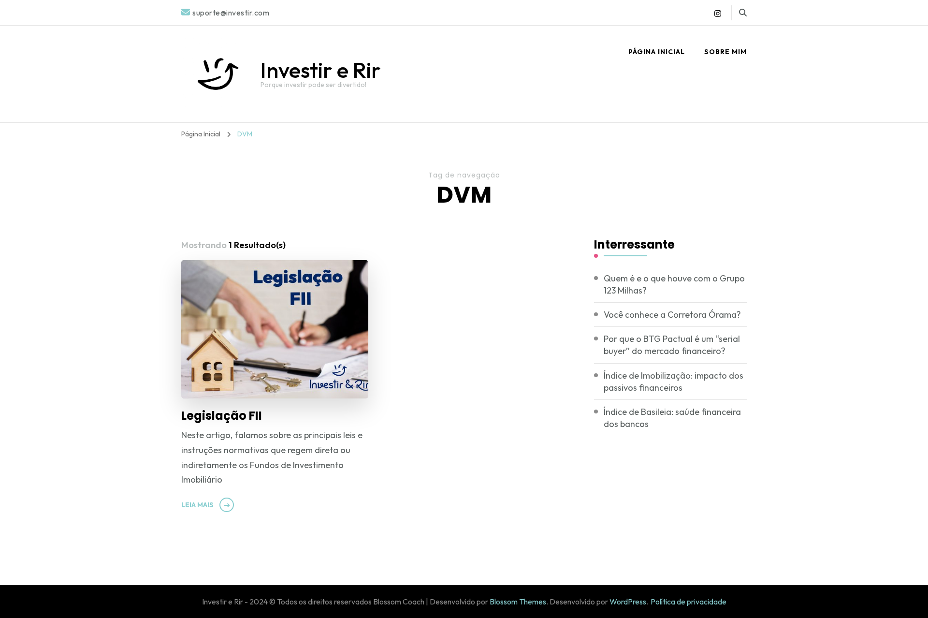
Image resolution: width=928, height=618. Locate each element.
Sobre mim (725, 51)
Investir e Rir (321, 70)
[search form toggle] (743, 12)
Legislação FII (221, 415)
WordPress (627, 601)
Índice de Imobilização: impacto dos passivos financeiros (673, 381)
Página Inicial (656, 51)
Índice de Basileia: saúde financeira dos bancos (672, 417)
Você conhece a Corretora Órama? (672, 314)
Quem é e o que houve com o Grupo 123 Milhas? (674, 284)
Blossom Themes (518, 601)
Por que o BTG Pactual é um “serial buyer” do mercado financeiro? (672, 344)
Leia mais (197, 504)
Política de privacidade (688, 601)
